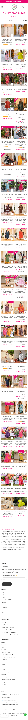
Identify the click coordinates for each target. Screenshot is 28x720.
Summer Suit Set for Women (12, 536)
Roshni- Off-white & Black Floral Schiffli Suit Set (20, 267)
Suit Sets (3, 595)
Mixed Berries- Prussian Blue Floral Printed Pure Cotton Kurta (7, 244)
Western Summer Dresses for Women (9, 543)
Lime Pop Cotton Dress (20, 64)
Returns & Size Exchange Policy (8, 657)
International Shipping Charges (8, 679)
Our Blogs (3, 644)
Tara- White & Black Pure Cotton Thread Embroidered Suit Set (21, 366)
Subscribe (7, 584)
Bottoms (3, 614)
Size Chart (3, 684)
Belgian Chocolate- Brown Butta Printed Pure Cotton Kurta (20, 219)
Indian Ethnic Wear (5, 672)
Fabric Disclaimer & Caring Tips (8, 687)
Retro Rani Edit (4, 624)
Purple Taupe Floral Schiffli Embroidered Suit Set (20, 341)
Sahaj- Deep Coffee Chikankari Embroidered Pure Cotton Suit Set (7, 219)
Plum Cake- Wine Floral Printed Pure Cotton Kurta (7, 318)
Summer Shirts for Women (15, 539)
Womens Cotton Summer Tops (12, 538)
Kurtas (2, 592)
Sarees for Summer (8, 544)
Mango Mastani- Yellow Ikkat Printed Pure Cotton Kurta (21, 467)
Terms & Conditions (5, 662)
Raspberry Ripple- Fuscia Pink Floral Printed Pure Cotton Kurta (20, 196)
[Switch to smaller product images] (26, 20)
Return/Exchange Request (7, 654)
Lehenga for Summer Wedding (12, 547)
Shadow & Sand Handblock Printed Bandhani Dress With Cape (20, 143)
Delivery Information (5, 652)
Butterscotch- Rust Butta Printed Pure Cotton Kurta (20, 244)
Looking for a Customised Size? (8, 682)
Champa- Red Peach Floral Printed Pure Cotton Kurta (7, 89)
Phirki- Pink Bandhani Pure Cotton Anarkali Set (7, 466)
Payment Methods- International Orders (9, 677)
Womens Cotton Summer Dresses (18, 541)
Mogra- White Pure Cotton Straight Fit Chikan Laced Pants (7, 41)
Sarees (2, 605)
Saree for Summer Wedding (19, 544)
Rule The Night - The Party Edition (8, 632)
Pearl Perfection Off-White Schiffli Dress (7, 365)
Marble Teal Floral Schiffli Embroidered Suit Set (20, 418)
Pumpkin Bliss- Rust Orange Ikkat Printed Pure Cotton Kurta (7, 418)
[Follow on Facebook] (2, 709)
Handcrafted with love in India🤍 (14, 1)
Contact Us (3, 674)
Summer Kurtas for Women (13, 535)
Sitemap (3, 664)
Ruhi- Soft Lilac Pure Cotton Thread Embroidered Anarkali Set (20, 292)
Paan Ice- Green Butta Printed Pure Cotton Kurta (7, 268)
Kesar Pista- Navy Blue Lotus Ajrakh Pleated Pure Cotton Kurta (7, 391)
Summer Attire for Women (19, 531)
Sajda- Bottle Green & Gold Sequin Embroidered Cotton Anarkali (20, 115)
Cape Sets (3, 602)
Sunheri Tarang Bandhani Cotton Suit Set (20, 317)
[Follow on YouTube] (14, 709)
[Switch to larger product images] (23, 20)
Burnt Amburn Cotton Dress (7, 113)
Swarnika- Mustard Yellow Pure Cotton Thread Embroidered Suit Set (20, 170)
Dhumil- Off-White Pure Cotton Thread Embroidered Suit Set (7, 513)
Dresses (3, 597)
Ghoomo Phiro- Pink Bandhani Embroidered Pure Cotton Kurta (21, 443)
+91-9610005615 (6, 697)
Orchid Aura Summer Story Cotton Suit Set (7, 65)
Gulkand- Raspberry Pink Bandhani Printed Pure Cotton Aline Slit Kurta (7, 490)
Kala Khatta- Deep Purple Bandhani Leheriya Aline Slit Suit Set (7, 443)
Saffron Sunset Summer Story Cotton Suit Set (21, 40)
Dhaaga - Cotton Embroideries (7, 627)
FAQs (2, 647)
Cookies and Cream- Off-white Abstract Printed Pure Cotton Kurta (7, 291)
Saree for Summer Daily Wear (7, 546)
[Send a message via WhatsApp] (25, 714)
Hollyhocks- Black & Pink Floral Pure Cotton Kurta (20, 88)
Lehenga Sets (4, 607)
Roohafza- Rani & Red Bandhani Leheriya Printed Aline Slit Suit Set (20, 490)
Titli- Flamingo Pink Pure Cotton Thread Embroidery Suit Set (21, 391)
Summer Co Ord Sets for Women (13, 549)
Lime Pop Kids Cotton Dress (20, 512)
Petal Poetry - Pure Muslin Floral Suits (9, 634)
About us (3, 642)
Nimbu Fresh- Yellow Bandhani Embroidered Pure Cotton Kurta (7, 341)
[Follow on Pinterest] (10, 709)
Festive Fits (3, 622)
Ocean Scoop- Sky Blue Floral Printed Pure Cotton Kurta (7, 196)
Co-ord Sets (3, 609)
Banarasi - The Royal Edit (6, 629)
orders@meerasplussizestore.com (9, 700)
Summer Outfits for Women (7, 531)
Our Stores (3, 649)
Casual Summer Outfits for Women (8, 533)
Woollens (3, 612)
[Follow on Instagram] (6, 709)
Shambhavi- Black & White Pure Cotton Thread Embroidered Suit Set (7, 169)
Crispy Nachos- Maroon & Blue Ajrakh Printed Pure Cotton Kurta (7, 143)
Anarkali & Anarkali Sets (6, 599)
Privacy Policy (4, 659)
